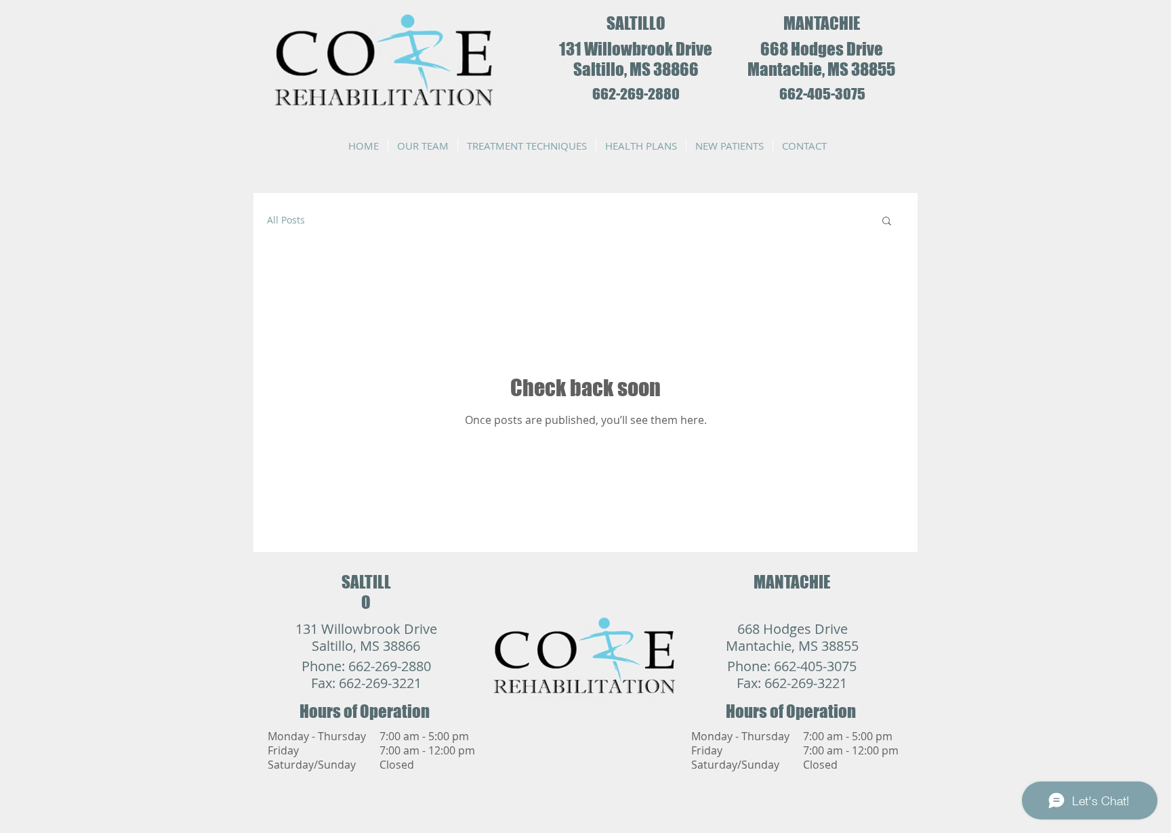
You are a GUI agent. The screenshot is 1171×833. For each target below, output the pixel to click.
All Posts (286, 219)
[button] (886, 222)
